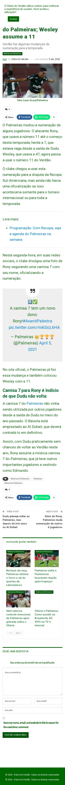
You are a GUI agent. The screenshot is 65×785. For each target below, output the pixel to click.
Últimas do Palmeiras (13, 483)
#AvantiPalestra (37, 321)
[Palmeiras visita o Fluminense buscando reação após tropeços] (47, 558)
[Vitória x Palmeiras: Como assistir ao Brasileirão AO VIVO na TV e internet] (47, 598)
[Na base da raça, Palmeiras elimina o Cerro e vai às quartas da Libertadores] (18, 558)
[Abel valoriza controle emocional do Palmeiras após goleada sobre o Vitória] (18, 598)
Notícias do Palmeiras (12, 54)
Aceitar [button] (13, 19)
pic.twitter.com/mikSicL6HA (34, 327)
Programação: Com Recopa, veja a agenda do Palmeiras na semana (35, 234)
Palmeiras (35, 403)
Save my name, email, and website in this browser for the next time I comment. (31, 725)
